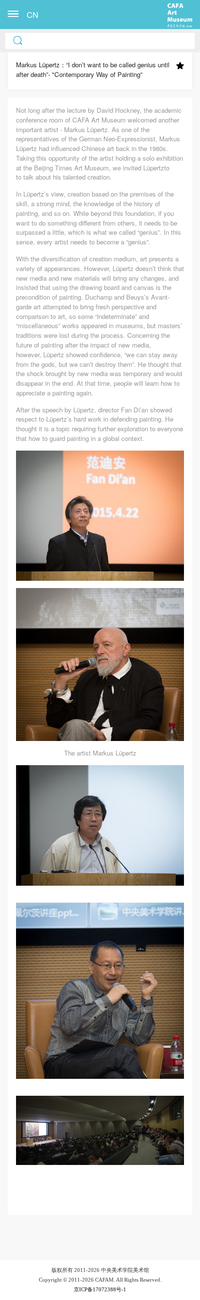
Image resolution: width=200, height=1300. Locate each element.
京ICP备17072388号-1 (100, 1289)
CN (32, 14)
